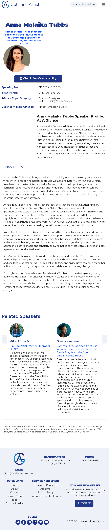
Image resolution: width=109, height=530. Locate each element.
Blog (15, 499)
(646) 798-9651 (90, 460)
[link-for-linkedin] (35, 522)
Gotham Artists (26, 4)
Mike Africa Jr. (20, 341)
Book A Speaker (15, 503)
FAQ (20, 166)
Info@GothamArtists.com (19, 473)
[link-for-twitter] (17, 522)
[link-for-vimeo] (40, 522)
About (10, 166)
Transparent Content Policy (45, 496)
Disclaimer (46, 489)
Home (14, 485)
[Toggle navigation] (103, 4)
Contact (14, 492)
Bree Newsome (68, 341)
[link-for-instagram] (29, 522)
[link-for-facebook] (23, 522)
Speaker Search (15, 496)
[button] (38, 79)
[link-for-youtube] (46, 522)
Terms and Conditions (45, 485)
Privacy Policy (46, 492)
